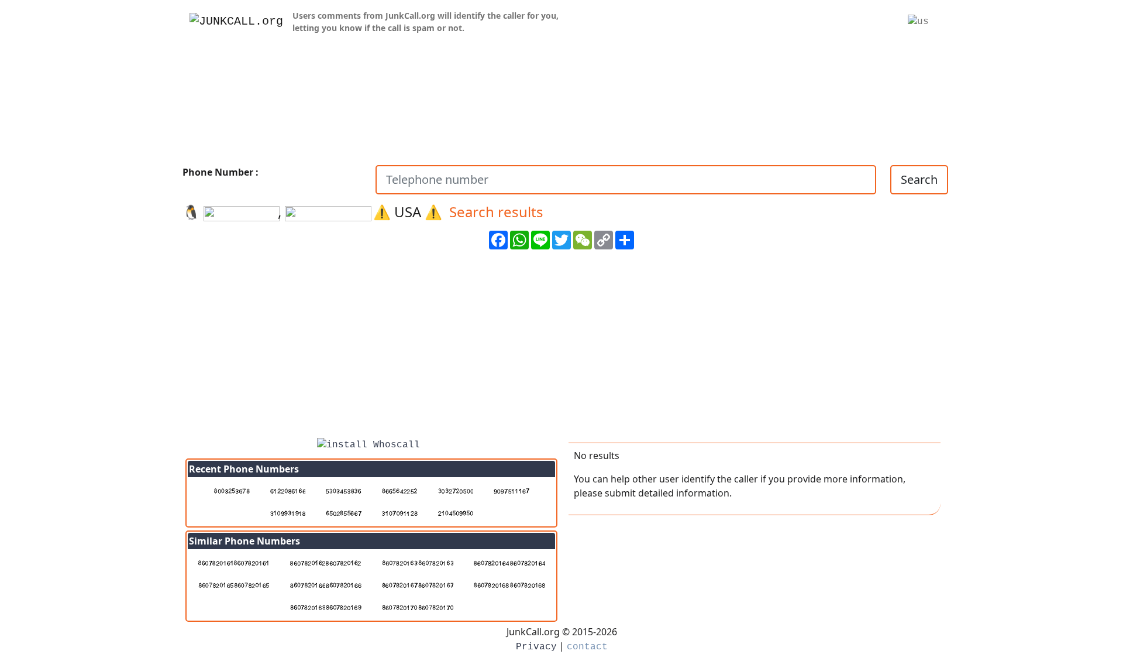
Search (919, 179)
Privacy (536, 647)
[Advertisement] (561, 348)
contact (587, 647)
